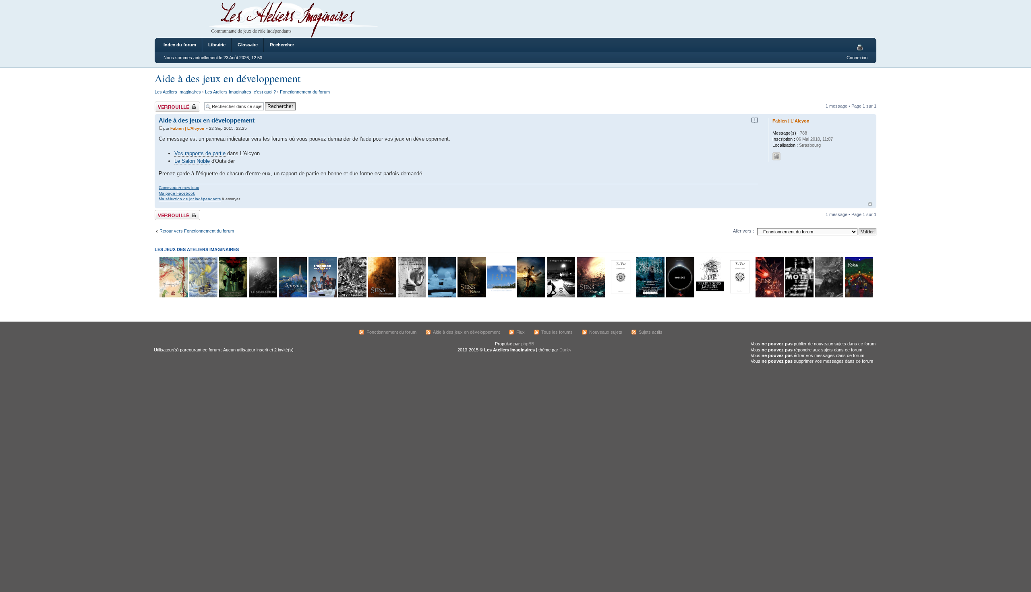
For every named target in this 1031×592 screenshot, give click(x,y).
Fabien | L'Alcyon (187, 128)
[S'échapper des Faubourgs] (560, 296)
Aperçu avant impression (861, 48)
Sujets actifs (650, 332)
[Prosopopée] (173, 296)
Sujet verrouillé (169, 104)
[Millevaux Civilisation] (351, 296)
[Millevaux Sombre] (650, 296)
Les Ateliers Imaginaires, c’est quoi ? (240, 91)
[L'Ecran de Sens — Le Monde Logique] (828, 296)
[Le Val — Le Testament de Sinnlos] (739, 296)
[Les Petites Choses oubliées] (441, 296)
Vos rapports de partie (200, 153)
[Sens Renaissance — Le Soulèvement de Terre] (381, 296)
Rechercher (282, 44)
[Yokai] (858, 296)
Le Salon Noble (192, 161)
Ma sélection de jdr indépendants (190, 199)
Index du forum (180, 44)
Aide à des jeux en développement (227, 78)
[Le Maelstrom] (262, 296)
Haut (870, 204)
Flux (520, 332)
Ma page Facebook (177, 193)
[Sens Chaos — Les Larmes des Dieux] (769, 296)
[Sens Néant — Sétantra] (471, 296)
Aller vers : (743, 230)
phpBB (527, 343)
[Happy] (501, 296)
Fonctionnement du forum (305, 91)
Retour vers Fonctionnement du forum (196, 230)
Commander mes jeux (179, 187)
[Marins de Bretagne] (202, 296)
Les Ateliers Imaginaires (178, 91)
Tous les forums (557, 332)
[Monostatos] (530, 296)
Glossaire (248, 44)
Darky (565, 349)
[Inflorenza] (232, 296)
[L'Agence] (322, 296)
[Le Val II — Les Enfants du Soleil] (620, 296)
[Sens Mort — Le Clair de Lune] (590, 296)
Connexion (857, 57)
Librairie (217, 44)
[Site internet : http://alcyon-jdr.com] (776, 156)
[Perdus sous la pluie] (709, 296)
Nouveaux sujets (605, 332)
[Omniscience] (679, 296)
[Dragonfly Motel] (799, 296)
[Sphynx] (292, 296)
